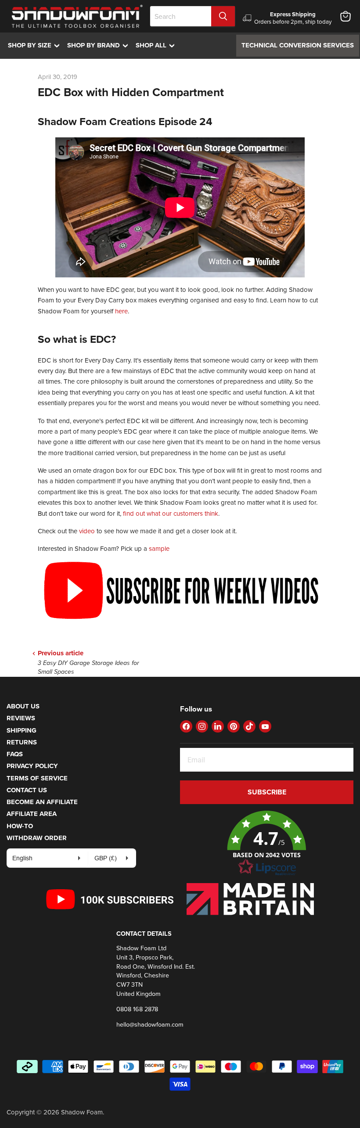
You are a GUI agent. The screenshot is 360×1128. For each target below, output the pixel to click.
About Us (23, 706)
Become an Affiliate (42, 802)
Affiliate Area (32, 814)
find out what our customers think (170, 513)
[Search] (223, 16)
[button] (266, 844)
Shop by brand (99, 45)
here (121, 311)
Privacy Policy (32, 766)
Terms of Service (37, 778)
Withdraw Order (37, 838)
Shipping (21, 730)
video (87, 530)
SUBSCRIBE (267, 792)
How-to (20, 826)
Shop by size (36, 45)
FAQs (15, 754)
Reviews (21, 718)
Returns (22, 742)
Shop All (157, 45)
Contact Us (27, 790)
